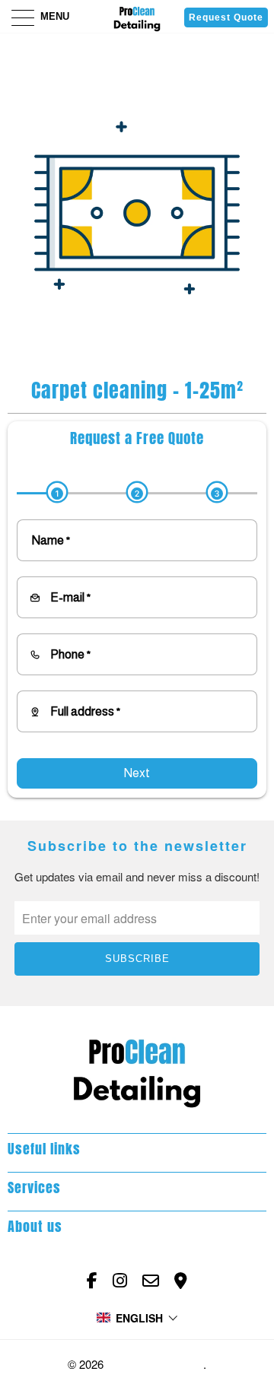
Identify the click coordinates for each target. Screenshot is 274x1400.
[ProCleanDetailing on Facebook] (92, 1280)
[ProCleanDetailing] (137, 16)
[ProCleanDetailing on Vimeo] (180, 1280)
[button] (137, 1318)
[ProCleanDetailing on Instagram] (120, 1280)
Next (137, 773)
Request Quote (226, 17)
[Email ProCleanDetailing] (150, 1280)
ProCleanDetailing (155, 1364)
